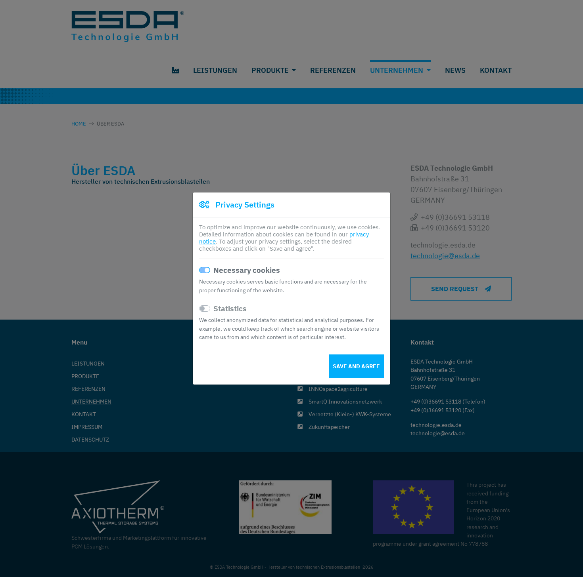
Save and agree (356, 366)
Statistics (230, 308)
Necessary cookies (246, 270)
